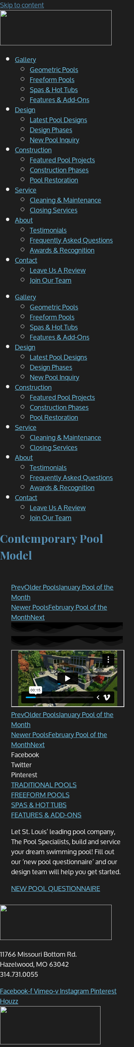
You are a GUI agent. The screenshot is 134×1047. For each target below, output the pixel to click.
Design (25, 110)
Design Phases (51, 130)
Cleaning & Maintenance (65, 200)
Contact (26, 260)
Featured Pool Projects (62, 160)
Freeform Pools (52, 79)
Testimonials (48, 230)
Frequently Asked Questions (71, 240)
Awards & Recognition (62, 250)
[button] (67, 755)
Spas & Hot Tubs (54, 89)
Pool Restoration (54, 180)
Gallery (25, 59)
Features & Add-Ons (59, 100)
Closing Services (53, 210)
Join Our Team (50, 280)
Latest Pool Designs (58, 120)
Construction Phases (59, 170)
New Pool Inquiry (54, 140)
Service (25, 190)
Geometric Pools (54, 69)
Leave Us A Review (58, 270)
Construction (33, 150)
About (24, 220)
